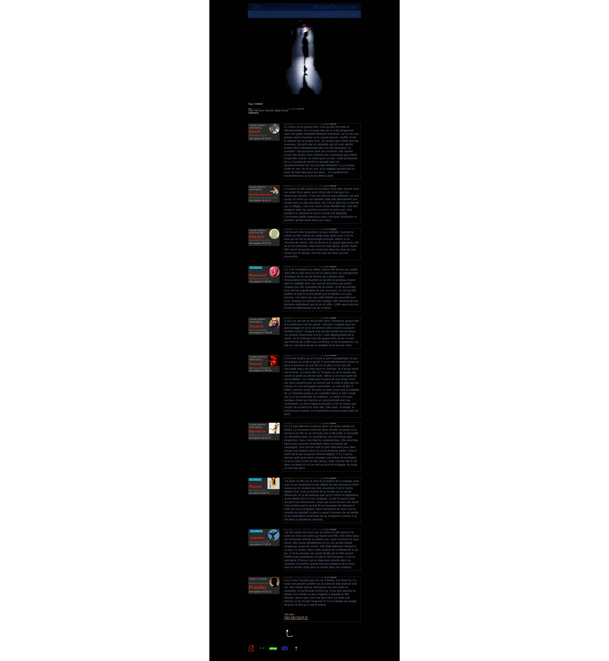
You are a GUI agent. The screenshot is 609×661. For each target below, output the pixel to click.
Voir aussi (289, 614)
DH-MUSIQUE (296, 618)
